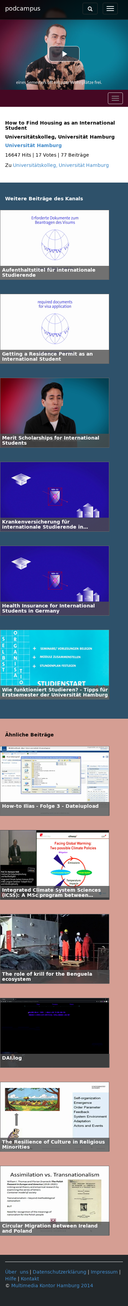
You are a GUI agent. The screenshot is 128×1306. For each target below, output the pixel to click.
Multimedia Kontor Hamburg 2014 (52, 1286)
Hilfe (10, 1279)
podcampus (22, 8)
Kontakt (30, 1279)
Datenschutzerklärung (59, 1272)
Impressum (104, 1272)
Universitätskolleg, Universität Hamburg (61, 165)
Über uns (16, 1272)
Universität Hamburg (33, 145)
